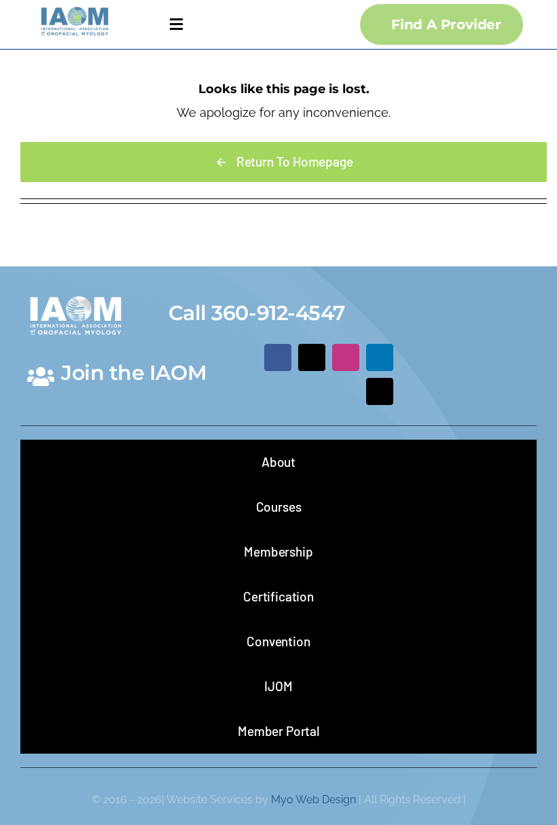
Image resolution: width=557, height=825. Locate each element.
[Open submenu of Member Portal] (506, 731)
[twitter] (311, 357)
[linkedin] (379, 357)
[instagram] (345, 357)
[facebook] (277, 357)
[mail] (379, 391)
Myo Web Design (313, 799)
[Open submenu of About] (506, 462)
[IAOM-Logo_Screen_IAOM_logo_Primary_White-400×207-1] (75, 292)
